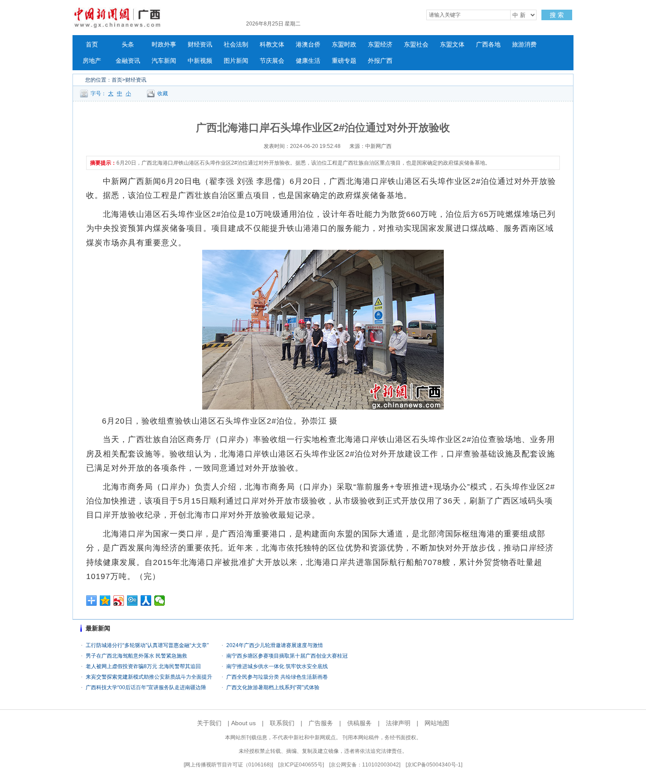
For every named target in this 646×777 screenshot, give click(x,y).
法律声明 (398, 723)
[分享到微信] (159, 600)
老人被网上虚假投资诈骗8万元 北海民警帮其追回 (143, 666)
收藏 (162, 93)
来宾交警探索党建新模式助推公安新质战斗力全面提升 (149, 677)
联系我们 (282, 723)
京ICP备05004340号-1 (434, 765)
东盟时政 (344, 44)
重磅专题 (344, 61)
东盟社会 (416, 44)
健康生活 (308, 61)
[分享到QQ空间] (105, 600)
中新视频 (200, 61)
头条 (128, 44)
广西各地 (488, 44)
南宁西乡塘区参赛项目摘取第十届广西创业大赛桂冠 (287, 656)
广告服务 (320, 723)
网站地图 (437, 723)
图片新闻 (236, 61)
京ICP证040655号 (301, 765)
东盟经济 (380, 44)
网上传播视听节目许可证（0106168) (228, 765)
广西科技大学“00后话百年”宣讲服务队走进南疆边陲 (146, 687)
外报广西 (380, 61)
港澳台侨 (308, 44)
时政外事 (164, 44)
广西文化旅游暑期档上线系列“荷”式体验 (272, 687)
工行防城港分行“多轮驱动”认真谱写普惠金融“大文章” (147, 645)
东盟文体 (452, 44)
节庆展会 (272, 61)
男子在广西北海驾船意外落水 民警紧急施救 (136, 656)
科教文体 (272, 44)
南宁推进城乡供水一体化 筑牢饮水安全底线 (277, 666)
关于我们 (209, 723)
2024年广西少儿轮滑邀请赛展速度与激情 (274, 645)
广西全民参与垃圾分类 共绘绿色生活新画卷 (277, 677)
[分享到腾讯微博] (132, 600)
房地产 (92, 61)
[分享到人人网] (146, 600)
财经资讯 (200, 44)
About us (243, 723)
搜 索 (557, 14)
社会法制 (236, 44)
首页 (92, 44)
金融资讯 (128, 61)
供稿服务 (359, 723)
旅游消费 (524, 44)
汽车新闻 (164, 61)
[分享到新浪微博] (118, 600)
